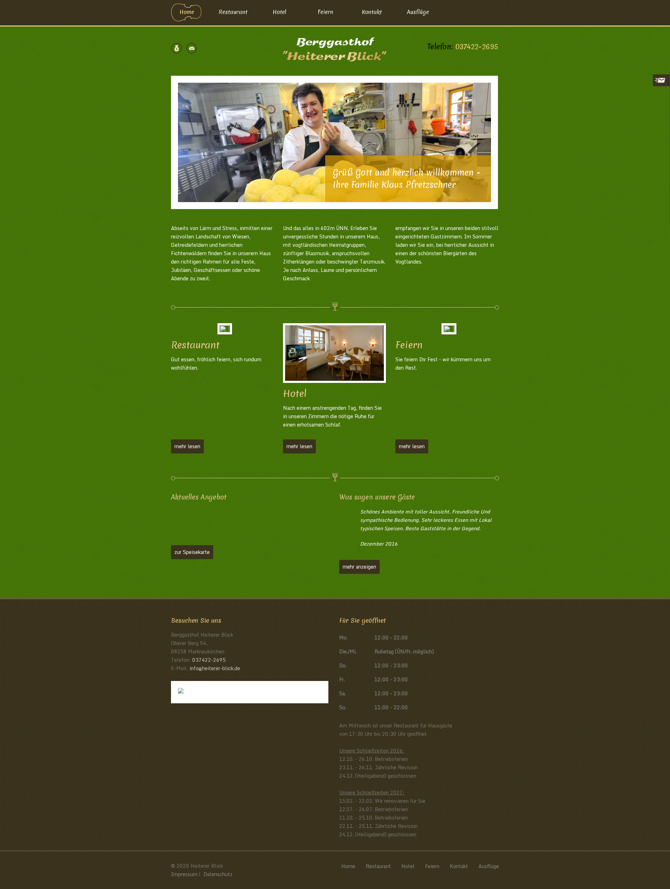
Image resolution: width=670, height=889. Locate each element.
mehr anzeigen (359, 567)
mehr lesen (187, 446)
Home (186, 12)
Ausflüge (418, 12)
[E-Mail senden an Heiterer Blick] (191, 48)
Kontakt (372, 12)
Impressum (184, 874)
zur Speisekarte (192, 552)
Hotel (279, 12)
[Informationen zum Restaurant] (223, 328)
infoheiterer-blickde (214, 668)
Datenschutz (217, 874)
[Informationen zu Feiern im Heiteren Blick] (447, 328)
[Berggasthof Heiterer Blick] (335, 49)
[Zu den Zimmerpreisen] (176, 48)
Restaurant (233, 12)
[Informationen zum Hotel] (335, 353)
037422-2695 (476, 47)
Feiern (325, 12)
